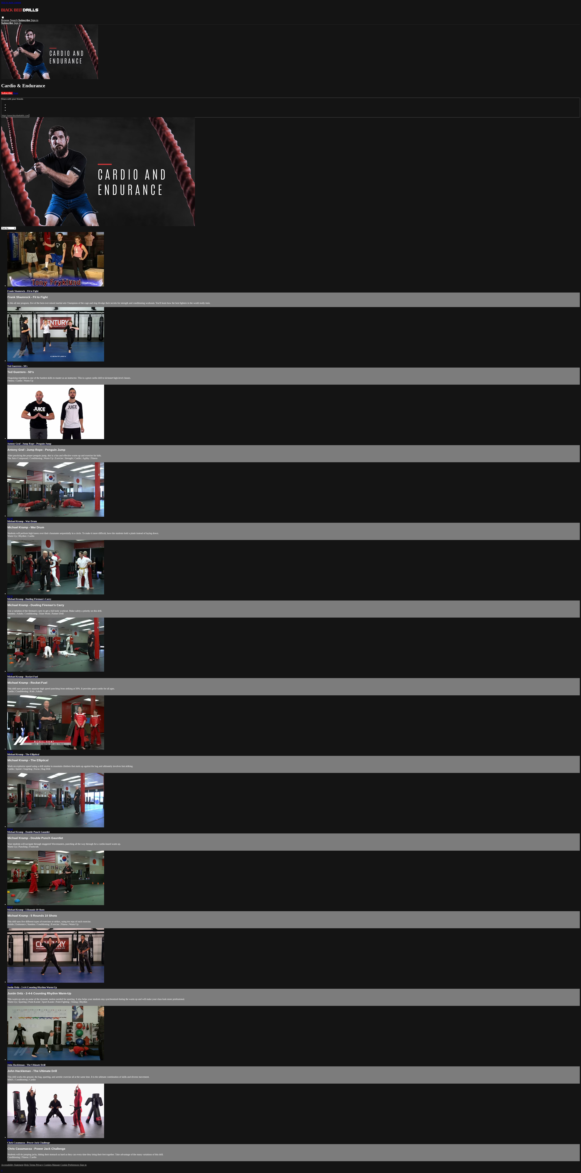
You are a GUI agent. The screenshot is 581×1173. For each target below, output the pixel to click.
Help (26, 1165)
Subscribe (7, 93)
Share (15, 93)
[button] (3, 17)
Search (14, 20)
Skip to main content (11, 2)
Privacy (40, 1165)
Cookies (48, 1165)
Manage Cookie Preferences (66, 1165)
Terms (32, 1165)
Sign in (34, 20)
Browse (5, 20)
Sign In (17, 23)
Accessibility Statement (12, 1165)
